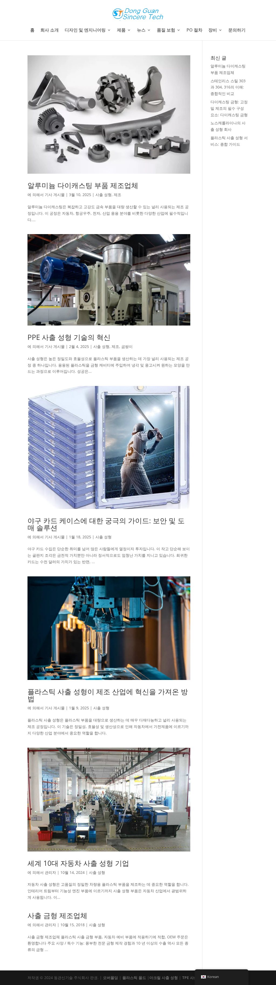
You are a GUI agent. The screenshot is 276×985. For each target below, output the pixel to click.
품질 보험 (166, 30)
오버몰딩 (110, 977)
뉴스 (141, 30)
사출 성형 (103, 194)
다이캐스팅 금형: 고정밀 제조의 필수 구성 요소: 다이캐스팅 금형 (229, 108)
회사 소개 (49, 30)
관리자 (50, 872)
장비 (212, 30)
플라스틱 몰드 (134, 977)
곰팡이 (127, 346)
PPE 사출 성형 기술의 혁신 (69, 337)
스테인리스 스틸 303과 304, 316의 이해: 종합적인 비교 (228, 87)
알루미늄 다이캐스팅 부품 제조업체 (82, 185)
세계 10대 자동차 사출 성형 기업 (78, 863)
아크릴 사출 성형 (163, 977)
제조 (117, 194)
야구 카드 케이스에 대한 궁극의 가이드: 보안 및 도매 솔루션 (106, 524)
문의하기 (237, 30)
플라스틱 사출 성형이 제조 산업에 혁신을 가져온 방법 (107, 695)
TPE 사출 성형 (194, 977)
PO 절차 (194, 30)
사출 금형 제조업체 (57, 915)
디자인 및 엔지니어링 (85, 30)
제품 (121, 30)
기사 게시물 (55, 194)
